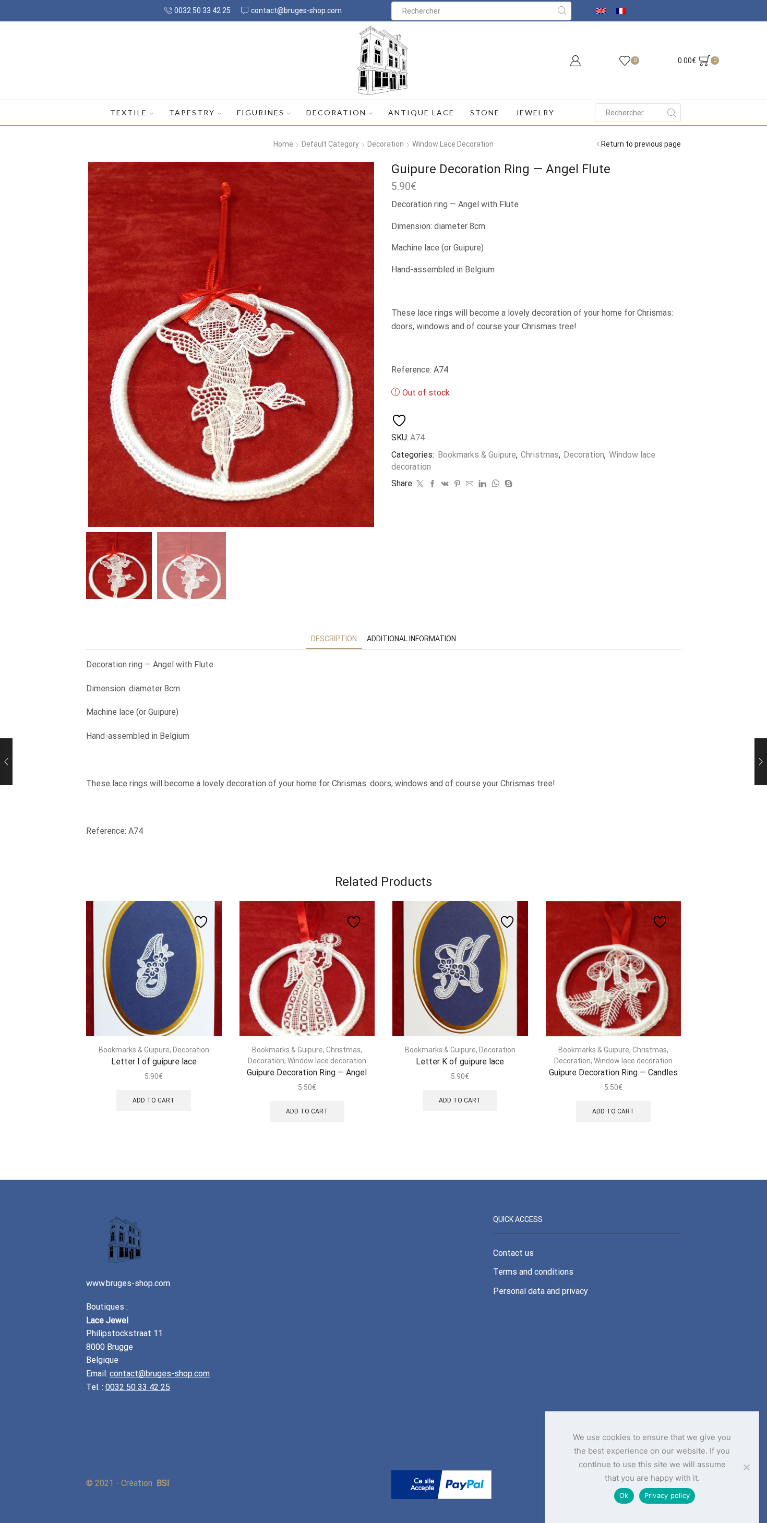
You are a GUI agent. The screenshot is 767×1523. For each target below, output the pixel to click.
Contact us (513, 1253)
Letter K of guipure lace (460, 1061)
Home (283, 144)
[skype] (507, 484)
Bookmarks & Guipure (477, 455)
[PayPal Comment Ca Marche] (441, 1484)
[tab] (334, 639)
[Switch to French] (621, 10)
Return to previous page (641, 144)
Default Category (330, 144)
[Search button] (562, 11)
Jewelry (535, 112)
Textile (128, 112)
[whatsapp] (495, 484)
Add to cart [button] (154, 1100)
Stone (485, 112)
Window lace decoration (453, 144)
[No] (746, 1467)
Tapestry (192, 112)
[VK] (445, 484)
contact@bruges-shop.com (160, 1373)
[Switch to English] (601, 10)
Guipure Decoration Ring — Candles (613, 1072)
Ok (624, 1495)
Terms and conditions (533, 1272)
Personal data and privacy (540, 1291)
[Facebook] (432, 484)
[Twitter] (420, 484)
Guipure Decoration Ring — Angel (307, 1072)
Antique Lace (421, 112)
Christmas (540, 455)
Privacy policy (667, 1495)
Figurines (260, 112)
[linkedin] (482, 484)
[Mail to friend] (469, 484)
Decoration (336, 112)
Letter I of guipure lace (154, 1061)
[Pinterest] (457, 484)
